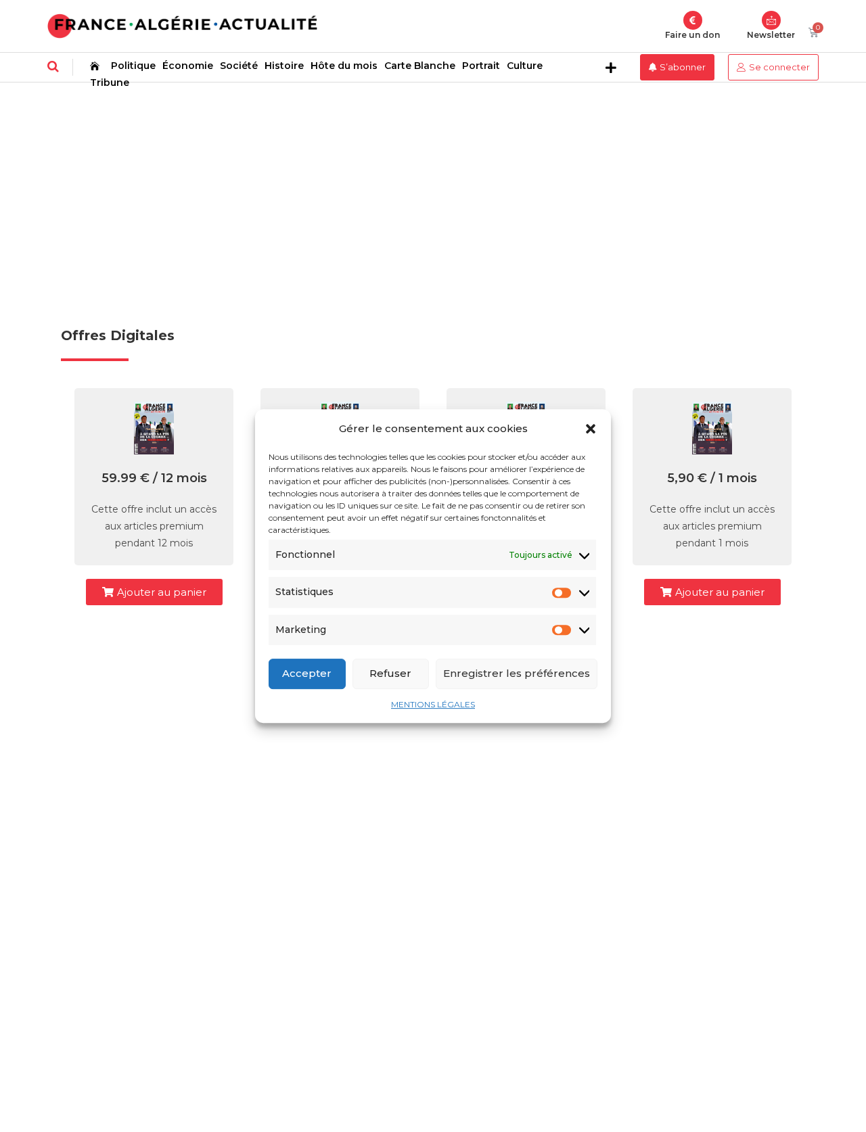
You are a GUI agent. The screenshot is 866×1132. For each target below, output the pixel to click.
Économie (187, 66)
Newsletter (771, 35)
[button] (590, 428)
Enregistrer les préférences (516, 673)
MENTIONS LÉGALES (433, 704)
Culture (525, 66)
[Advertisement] (433, 184)
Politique (133, 66)
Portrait (481, 66)
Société (239, 66)
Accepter (307, 673)
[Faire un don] (692, 20)
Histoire (284, 66)
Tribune (109, 82)
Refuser (390, 673)
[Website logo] (182, 26)
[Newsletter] (771, 20)
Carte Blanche (419, 66)
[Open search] (53, 66)
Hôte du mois (344, 66)
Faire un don (692, 35)
